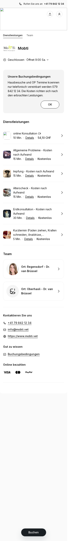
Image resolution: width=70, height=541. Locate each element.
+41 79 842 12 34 (54, 3)
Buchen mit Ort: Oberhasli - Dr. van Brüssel (33, 291)
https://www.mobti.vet (23, 336)
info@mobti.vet (18, 329)
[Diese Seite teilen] (50, 14)
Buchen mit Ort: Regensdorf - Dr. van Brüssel (33, 269)
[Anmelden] (59, 14)
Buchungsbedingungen (24, 354)
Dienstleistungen (13, 35)
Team (29, 35)
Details (29, 137)
